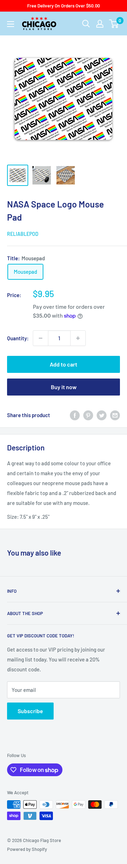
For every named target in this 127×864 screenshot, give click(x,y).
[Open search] (86, 24)
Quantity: (18, 338)
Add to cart (63, 364)
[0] (114, 23)
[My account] (99, 24)
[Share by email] (115, 415)
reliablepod (22, 234)
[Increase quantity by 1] (78, 338)
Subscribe (30, 710)
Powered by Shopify (27, 849)
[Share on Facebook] (75, 415)
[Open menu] (10, 24)
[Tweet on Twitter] (102, 415)
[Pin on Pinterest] (88, 415)
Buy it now (64, 386)
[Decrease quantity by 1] (40, 338)
